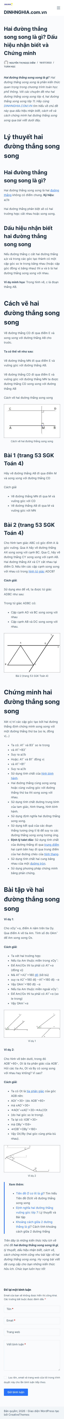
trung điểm (51, 844)
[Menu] (58, 8)
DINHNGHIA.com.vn (25, 12)
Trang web (13, 1332)
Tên (10, 1309)
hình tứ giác (36, 571)
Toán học (9, 66)
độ (36, 975)
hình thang (51, 854)
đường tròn (37, 863)
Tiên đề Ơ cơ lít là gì (29, 1193)
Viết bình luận (16, 1344)
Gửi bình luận (15, 1392)
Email (11, 1320)
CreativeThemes (19, 1414)
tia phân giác (35, 1091)
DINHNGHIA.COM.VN (18, 106)
